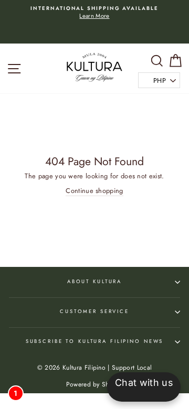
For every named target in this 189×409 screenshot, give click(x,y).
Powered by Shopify (94, 384)
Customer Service (94, 311)
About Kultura (94, 281)
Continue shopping (94, 191)
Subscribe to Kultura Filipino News (95, 341)
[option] (94, 12)
